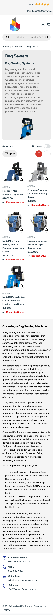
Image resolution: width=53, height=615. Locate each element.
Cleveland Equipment (21, 606)
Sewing (6, 187)
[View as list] (47, 153)
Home (5, 46)
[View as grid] (38, 153)
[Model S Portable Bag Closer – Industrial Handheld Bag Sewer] (14, 277)
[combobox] (26, 37)
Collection (17, 46)
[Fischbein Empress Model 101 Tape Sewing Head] (39, 222)
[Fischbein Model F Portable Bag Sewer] (14, 172)
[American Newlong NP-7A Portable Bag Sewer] (39, 172)
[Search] (46, 37)
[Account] (43, 24)
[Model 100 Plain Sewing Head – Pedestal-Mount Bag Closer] (14, 222)
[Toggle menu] (4, 24)
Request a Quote (15, 202)
